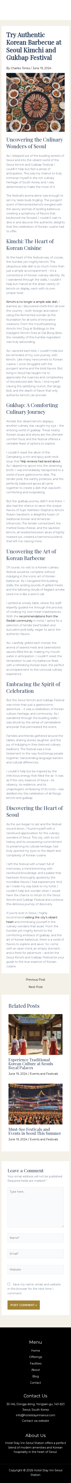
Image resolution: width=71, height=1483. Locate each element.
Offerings (35, 1357)
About (35, 1370)
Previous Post (35, 979)
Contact (35, 1383)
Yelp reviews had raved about (40, 461)
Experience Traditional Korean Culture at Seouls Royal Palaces (30, 1063)
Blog (35, 1376)
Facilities (35, 1363)
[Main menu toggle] (62, 10)
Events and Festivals (44, 1074)
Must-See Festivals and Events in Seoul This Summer (34, 1131)
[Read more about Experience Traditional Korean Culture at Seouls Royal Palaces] (35, 1034)
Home (35, 1350)
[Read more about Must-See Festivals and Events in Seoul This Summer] (35, 1104)
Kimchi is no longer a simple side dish (31, 302)
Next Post (36, 987)
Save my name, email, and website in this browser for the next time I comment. (34, 1289)
